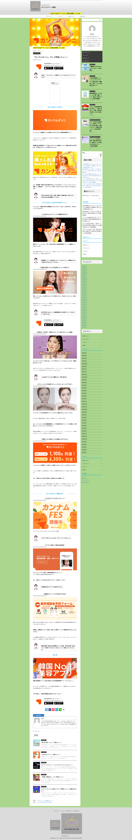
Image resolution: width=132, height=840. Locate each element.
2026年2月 (84, 269)
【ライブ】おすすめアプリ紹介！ (44, 802)
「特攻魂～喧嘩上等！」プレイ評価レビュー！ (52, 777)
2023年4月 (84, 310)
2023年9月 (84, 302)
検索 (83, 152)
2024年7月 (84, 285)
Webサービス (71, 16)
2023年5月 (84, 309)
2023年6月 (84, 307)
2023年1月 (84, 315)
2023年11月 (84, 299)
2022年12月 (84, 317)
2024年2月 (84, 294)
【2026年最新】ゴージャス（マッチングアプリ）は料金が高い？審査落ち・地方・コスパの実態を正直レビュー (96, 81)
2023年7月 (84, 305)
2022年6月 (84, 325)
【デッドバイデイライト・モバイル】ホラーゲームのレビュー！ (57, 765)
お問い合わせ (82, 16)
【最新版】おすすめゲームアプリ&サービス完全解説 (96, 68)
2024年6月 (84, 287)
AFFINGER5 (79, 838)
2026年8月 (84, 266)
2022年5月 (84, 327)
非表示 (56, 83)
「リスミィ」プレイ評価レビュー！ (45, 800)
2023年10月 (84, 300)
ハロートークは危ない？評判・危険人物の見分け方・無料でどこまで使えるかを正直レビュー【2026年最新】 (96, 142)
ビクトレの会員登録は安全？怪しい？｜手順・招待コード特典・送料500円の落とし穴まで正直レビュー (96, 110)
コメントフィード (86, 480)
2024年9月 (84, 282)
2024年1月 (84, 295)
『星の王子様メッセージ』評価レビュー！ (51, 742)
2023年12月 (84, 297)
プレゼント (60, 16)
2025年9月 (84, 274)
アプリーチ (62, 65)
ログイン (84, 476)
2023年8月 (84, 304)
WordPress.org (85, 482)
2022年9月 (84, 320)
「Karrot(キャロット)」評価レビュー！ (51, 754)
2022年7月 (84, 323)
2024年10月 (84, 280)
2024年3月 (84, 292)
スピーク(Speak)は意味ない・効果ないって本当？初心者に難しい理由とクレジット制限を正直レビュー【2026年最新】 (92, 180)
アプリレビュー (49, 16)
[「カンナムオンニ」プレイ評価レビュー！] (56, 709)
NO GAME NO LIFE (65, 835)
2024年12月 (84, 279)
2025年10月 (84, 272)
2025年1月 (84, 277)
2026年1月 (84, 270)
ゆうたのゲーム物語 (49, 7)
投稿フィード (85, 478)
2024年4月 (84, 290)
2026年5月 (84, 267)
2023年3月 (84, 312)
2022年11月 (84, 318)
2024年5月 (84, 289)
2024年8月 (84, 284)
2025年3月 (84, 275)
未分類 (83, 345)
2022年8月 (84, 322)
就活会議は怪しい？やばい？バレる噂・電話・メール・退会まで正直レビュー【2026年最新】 (91, 170)
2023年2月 (84, 314)
